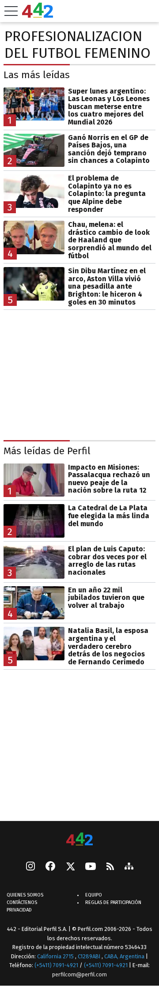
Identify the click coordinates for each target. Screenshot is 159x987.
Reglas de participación (113, 903)
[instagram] (30, 867)
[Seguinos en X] (70, 867)
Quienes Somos (25, 895)
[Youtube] (90, 867)
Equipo (93, 895)
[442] (79, 840)
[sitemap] (129, 867)
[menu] (11, 11)
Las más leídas (37, 75)
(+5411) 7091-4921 (56, 965)
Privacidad (19, 910)
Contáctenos (22, 903)
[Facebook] (50, 867)
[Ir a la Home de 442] (37, 15)
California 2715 (56, 956)
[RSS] (110, 867)
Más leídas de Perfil (47, 451)
